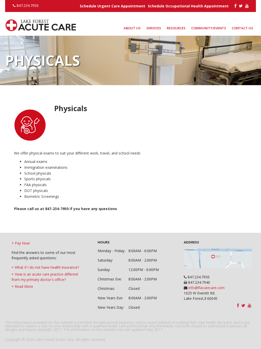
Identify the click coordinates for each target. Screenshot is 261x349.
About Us (132, 28)
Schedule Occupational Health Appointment (188, 6)
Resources (176, 28)
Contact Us (242, 28)
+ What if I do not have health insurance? (45, 267)
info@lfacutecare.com (206, 287)
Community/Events (208, 28)
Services (153, 28)
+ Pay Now (20, 243)
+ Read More (22, 286)
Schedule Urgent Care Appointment (112, 6)
